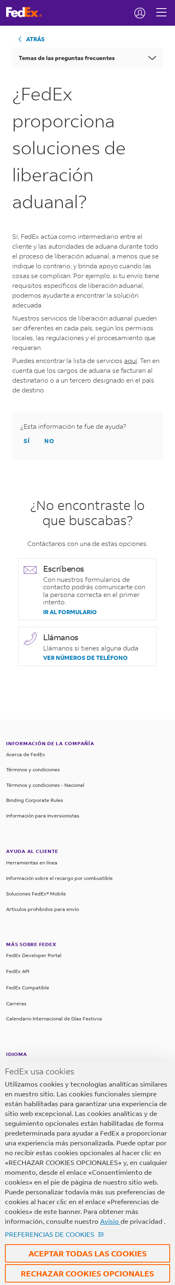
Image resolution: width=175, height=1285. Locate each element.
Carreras (16, 1003)
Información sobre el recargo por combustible (59, 878)
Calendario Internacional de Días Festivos (54, 1019)
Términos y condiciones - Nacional (45, 785)
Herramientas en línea (31, 863)
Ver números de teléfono (85, 658)
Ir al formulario (70, 612)
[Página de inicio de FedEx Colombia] (27, 12)
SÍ (27, 441)
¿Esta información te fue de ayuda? (73, 426)
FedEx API (17, 971)
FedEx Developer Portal (33, 955)
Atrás (35, 39)
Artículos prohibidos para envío (42, 909)
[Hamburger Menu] (161, 6)
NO (49, 441)
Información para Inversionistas (42, 816)
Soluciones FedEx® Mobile (36, 894)
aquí (130, 360)
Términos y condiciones (33, 769)
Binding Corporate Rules (34, 800)
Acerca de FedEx (25, 754)
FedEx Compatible (27, 987)
